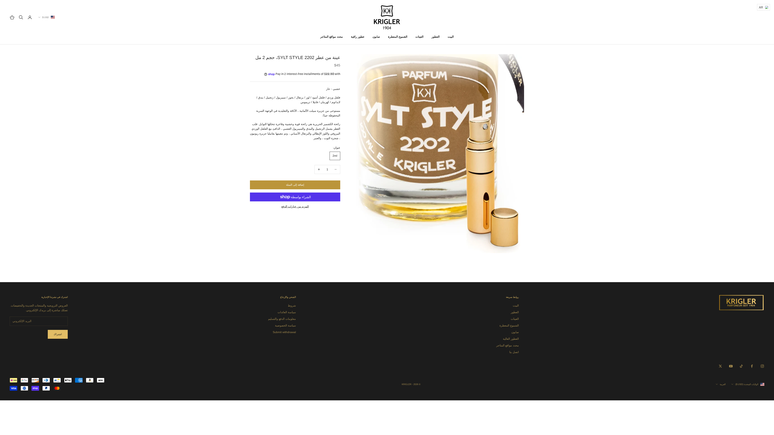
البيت (451, 36)
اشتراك (58, 334)
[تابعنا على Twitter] (720, 366)
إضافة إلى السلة (295, 184)
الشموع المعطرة (397, 36)
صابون (376, 36)
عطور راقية (357, 36)
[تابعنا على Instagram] (762, 366)
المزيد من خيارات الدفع (295, 206)
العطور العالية (511, 338)
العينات (419, 36)
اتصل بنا (514, 352)
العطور (436, 36)
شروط (292, 305)
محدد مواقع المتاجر (331, 36)
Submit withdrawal (284, 332)
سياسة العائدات (287, 312)
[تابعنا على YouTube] (731, 366)
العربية (723, 384)
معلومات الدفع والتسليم (282, 318)
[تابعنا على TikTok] (741, 366)
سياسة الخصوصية (285, 325)
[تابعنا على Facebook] (752, 366)
